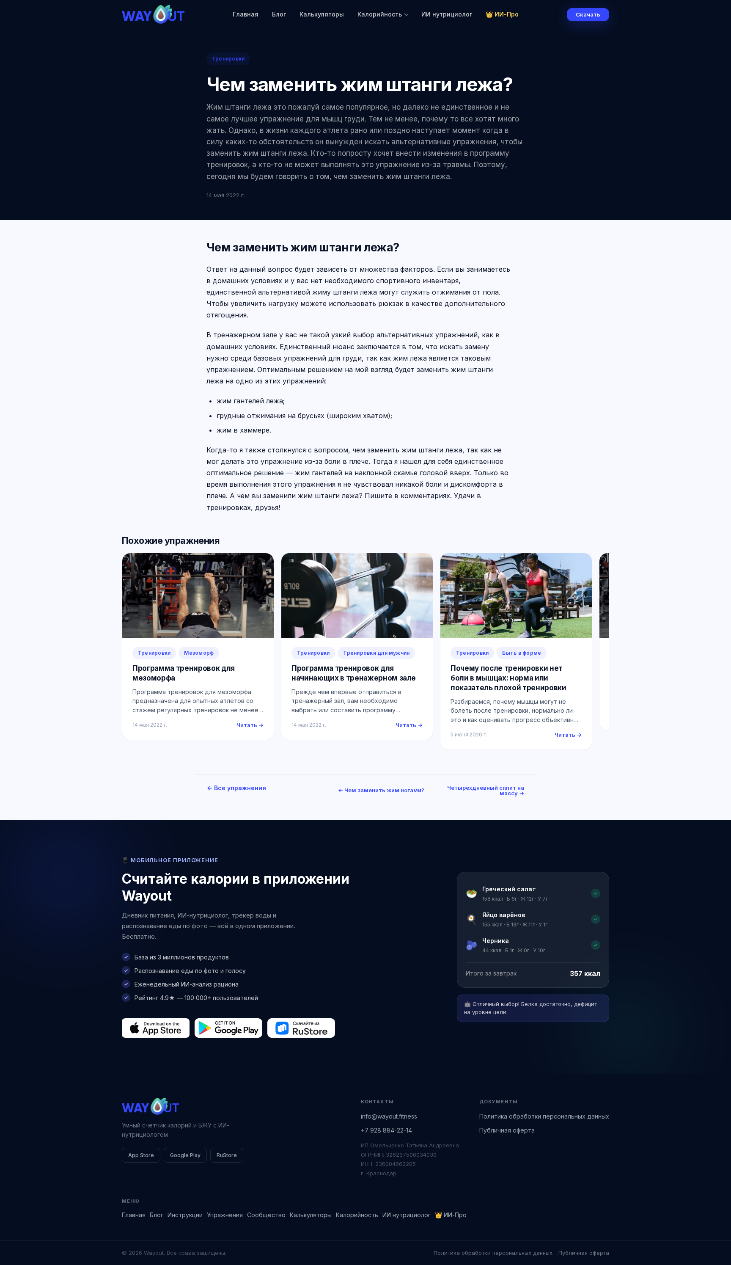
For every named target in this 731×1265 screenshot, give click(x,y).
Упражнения (225, 1214)
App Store (141, 1155)
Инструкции (185, 1214)
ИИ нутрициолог (446, 14)
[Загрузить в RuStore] (301, 1028)
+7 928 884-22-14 (386, 1130)
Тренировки (228, 58)
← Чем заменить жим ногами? (381, 790)
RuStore (227, 1155)
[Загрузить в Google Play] (228, 1028)
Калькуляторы (322, 14)
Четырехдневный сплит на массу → (485, 790)
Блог (279, 14)
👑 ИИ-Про (502, 14)
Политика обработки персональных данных (544, 1116)
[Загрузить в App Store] (156, 1028)
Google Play (185, 1155)
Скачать (588, 14)
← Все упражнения (236, 787)
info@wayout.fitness (389, 1116)
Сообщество (266, 1214)
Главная (245, 14)
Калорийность (379, 14)
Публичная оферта (507, 1130)
